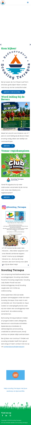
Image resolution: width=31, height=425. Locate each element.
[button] (1, 25)
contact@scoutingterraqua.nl (14, 347)
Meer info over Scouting (12, 92)
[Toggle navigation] (28, 2)
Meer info (7, 146)
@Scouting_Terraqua (16, 207)
